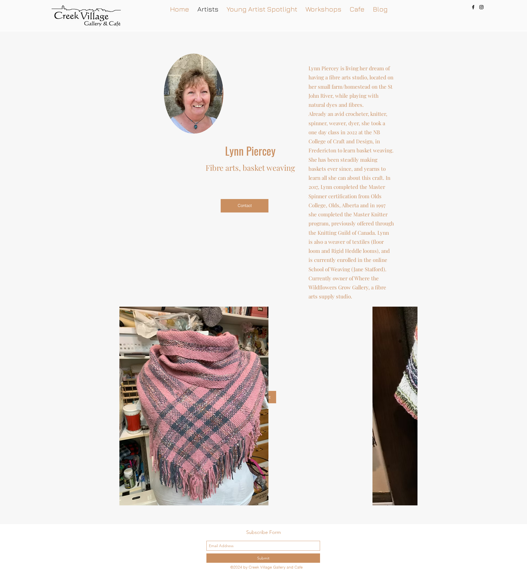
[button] (261, 406)
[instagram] (481, 7)
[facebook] (473, 7)
